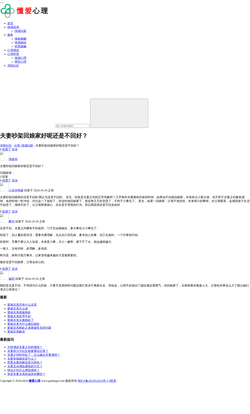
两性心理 (20, 61)
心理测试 (13, 50)
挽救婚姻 (20, 38)
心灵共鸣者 (16, 190)
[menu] (1, 2)
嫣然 (12, 278)
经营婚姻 (20, 46)
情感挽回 (20, 42)
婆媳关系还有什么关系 (22, 304)
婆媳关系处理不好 (19, 316)
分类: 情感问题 (23, 145)
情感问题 (20, 31)
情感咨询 (13, 27)
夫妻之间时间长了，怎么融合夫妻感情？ (33, 354)
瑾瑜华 (13, 159)
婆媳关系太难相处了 (20, 320)
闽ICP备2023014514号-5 (93, 380)
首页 (10, 23)
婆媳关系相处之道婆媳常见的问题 (29, 327)
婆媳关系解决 (16, 331)
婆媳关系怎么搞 (17, 308)
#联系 (112, 380)
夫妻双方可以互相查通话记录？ (27, 351)
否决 (15, 149)
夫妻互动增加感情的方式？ (24, 366)
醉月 (12, 221)
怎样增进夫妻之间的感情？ (24, 347)
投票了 (6, 149)
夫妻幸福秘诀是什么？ (22, 358)
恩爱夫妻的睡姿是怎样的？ (24, 362)
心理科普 (13, 54)
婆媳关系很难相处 (19, 312)
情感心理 (20, 57)
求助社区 (13, 65)
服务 (10, 34)
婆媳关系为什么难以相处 (23, 323)
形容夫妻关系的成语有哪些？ (26, 374)
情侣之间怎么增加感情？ (23, 370)
